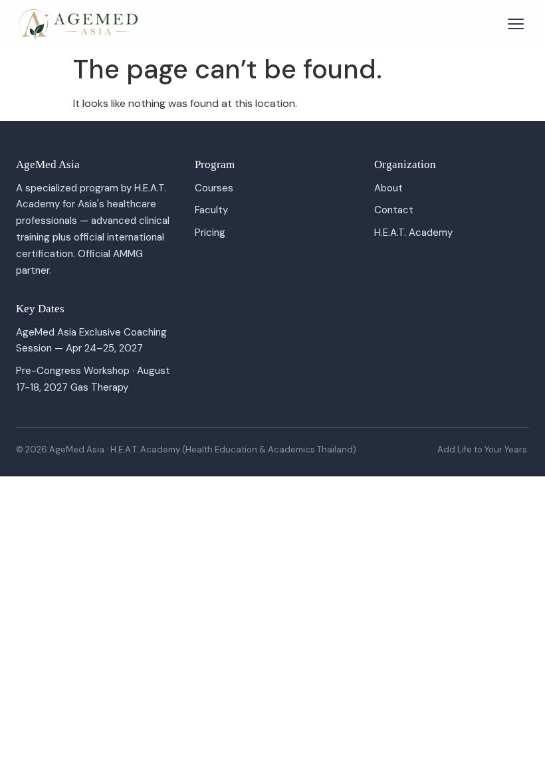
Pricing (210, 232)
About (388, 188)
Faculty (211, 210)
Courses (214, 188)
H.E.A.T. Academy (413, 232)
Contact (393, 210)
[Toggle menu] (515, 24)
